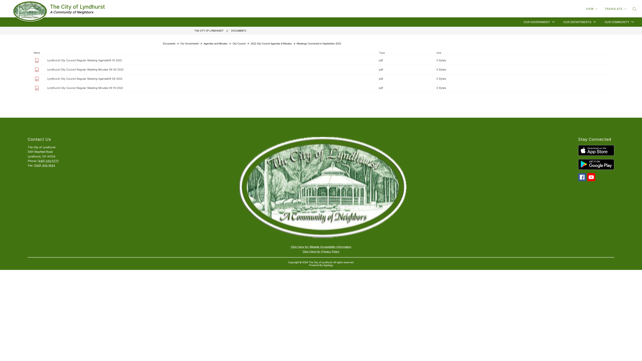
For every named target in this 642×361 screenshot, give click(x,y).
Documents (238, 30)
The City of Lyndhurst (209, 30)
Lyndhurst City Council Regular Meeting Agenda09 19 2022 (84, 60)
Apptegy (328, 265)
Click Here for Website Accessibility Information (321, 247)
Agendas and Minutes (216, 43)
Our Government (189, 43)
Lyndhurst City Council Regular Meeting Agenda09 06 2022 (84, 78)
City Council (239, 43)
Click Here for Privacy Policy (321, 251)
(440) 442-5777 (48, 161)
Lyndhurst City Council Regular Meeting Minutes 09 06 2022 (85, 69)
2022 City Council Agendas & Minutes (271, 43)
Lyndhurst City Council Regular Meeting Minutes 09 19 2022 (85, 88)
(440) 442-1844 (44, 165)
